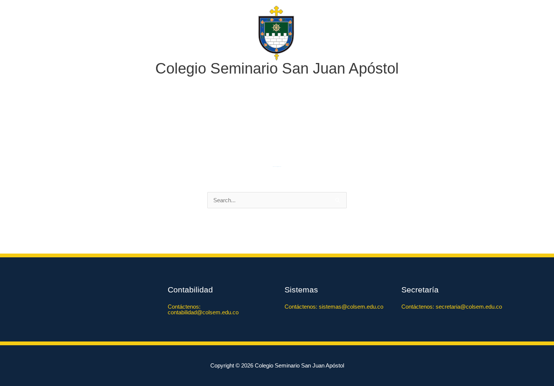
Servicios (196, 109)
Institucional (152, 109)
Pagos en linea (416, 109)
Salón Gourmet (245, 109)
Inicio (119, 109)
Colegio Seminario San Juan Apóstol (277, 68)
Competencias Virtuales (311, 109)
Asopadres (373, 109)
